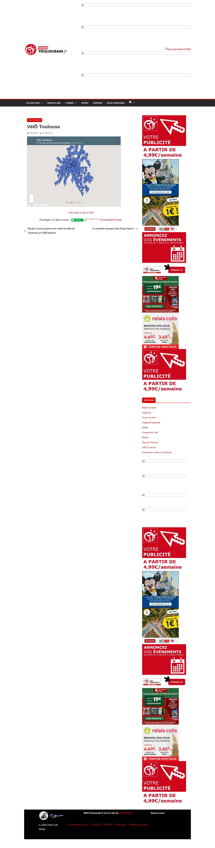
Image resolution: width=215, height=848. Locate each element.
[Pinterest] (167, 832)
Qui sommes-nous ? (78, 824)
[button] (41, 103)
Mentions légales (138, 824)
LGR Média (125, 813)
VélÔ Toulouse (34, 120)
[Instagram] (163, 824)
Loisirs (69, 103)
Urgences (146, 412)
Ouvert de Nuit (149, 417)
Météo (145, 427)
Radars (145, 437)
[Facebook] (154, 824)
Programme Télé (150, 432)
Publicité (107, 824)
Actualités (32, 103)
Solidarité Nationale (151, 422)
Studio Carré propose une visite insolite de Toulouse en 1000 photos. (51, 230)
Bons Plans (54, 103)
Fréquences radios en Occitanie (157, 452)
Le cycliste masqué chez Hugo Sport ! (113, 228)
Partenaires (121, 824)
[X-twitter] (159, 832)
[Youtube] (172, 824)
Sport (84, 103)
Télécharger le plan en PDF (81, 212)
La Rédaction (47, 133)
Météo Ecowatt (149, 407)
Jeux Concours (115, 103)
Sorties (97, 103)
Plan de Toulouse (150, 442)
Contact (96, 824)
